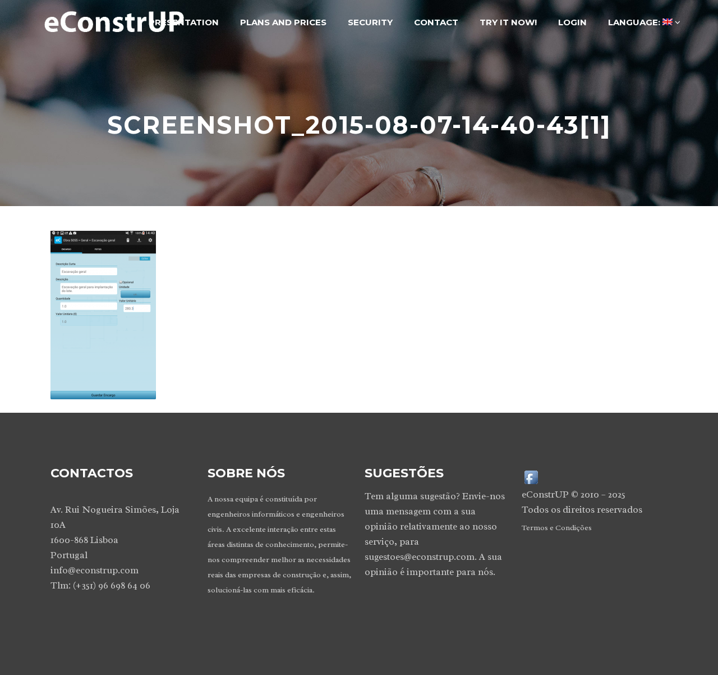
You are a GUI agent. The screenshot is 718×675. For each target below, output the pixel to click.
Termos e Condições (557, 527)
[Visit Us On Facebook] (531, 476)
